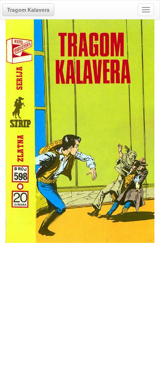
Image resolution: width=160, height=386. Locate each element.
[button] (28, 9)
